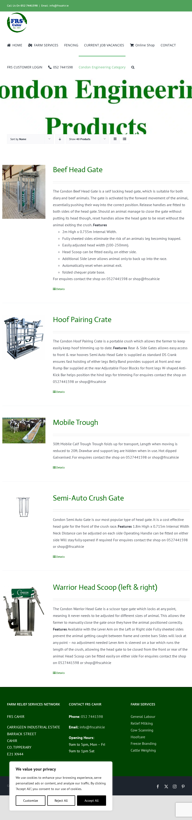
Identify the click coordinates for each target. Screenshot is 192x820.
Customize (30, 800)
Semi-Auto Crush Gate (88, 498)
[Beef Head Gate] (23, 192)
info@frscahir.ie (92, 727)
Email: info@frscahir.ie (55, 5)
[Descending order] (59, 139)
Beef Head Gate (78, 169)
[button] (132, 67)
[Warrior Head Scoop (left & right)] (23, 611)
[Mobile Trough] (23, 430)
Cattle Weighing (143, 750)
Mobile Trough (75, 422)
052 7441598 (29, 5)
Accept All (92, 800)
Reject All (61, 800)
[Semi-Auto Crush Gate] (23, 506)
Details (60, 289)
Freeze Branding (143, 743)
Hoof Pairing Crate (82, 319)
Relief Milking (142, 723)
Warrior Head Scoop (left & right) (105, 587)
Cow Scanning (142, 730)
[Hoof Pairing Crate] (23, 337)
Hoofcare (138, 737)
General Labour (143, 716)
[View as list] (124, 139)
